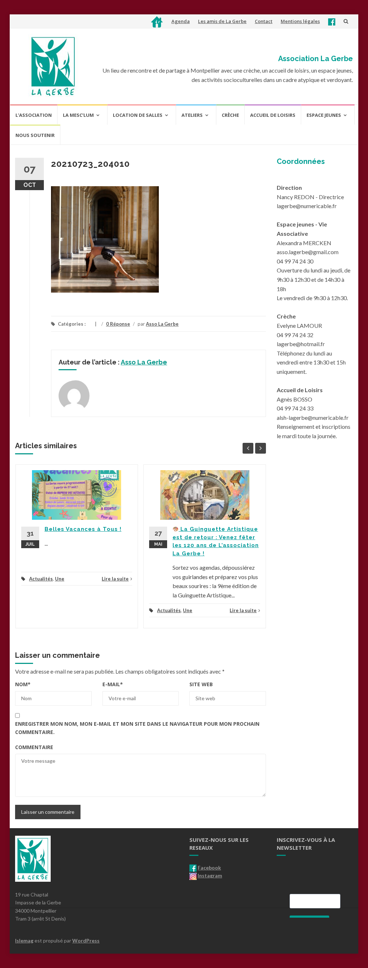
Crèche (230, 115)
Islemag (24, 940)
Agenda (180, 21)
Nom (23, 684)
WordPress (86, 940)
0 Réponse (118, 324)
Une (59, 579)
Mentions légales (300, 21)
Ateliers (192, 115)
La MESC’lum (78, 115)
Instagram (210, 875)
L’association (33, 115)
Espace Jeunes (324, 115)
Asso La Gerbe (162, 324)
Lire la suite (115, 579)
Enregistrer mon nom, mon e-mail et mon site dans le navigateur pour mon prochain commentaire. (137, 727)
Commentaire (34, 747)
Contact (263, 21)
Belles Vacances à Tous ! (83, 529)
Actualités (41, 579)
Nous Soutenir (35, 135)
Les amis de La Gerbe (222, 21)
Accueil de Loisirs (272, 115)
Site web (201, 684)
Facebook (209, 867)
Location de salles (137, 115)
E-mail (112, 684)
